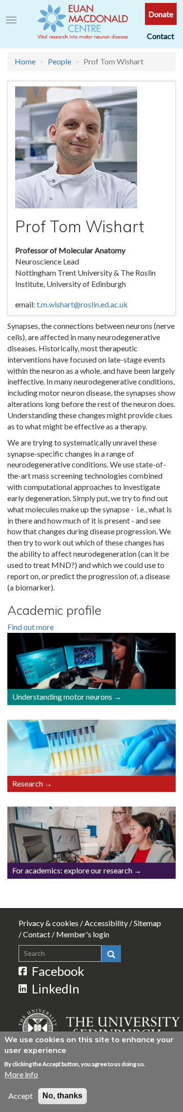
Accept (20, 1095)
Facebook (58, 971)
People (59, 61)
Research (27, 783)
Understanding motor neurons (62, 696)
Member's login (82, 934)
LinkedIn (56, 988)
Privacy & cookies (49, 923)
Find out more (30, 626)
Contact (160, 35)
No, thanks (62, 1096)
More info (21, 1074)
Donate (160, 14)
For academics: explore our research (72, 870)
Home (25, 61)
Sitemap (147, 923)
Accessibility (106, 923)
